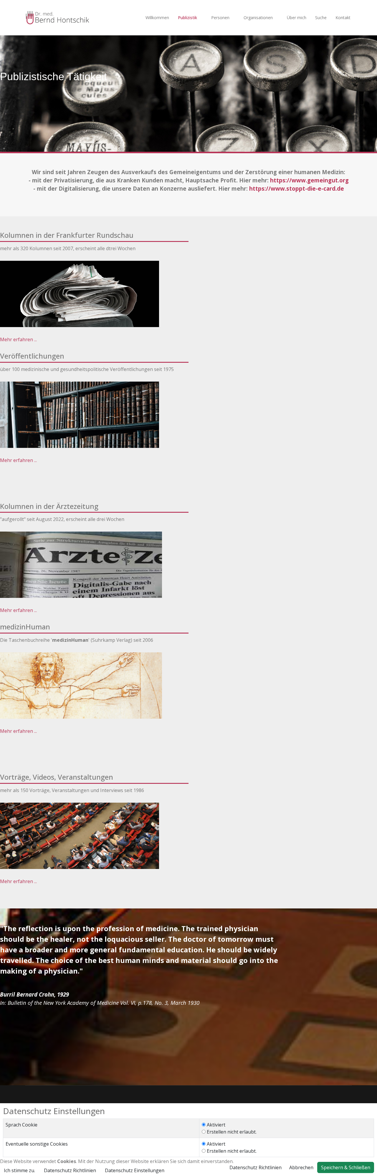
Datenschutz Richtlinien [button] (70, 1170)
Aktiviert (215, 1124)
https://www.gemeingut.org (309, 180)
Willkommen (157, 17)
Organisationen (258, 17)
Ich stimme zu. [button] (19, 1170)
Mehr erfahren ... (18, 339)
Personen (220, 17)
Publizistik (187, 17)
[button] (134, 1170)
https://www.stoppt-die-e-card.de (296, 188)
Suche (321, 17)
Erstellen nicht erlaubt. (231, 1132)
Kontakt (342, 17)
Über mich (296, 17)
